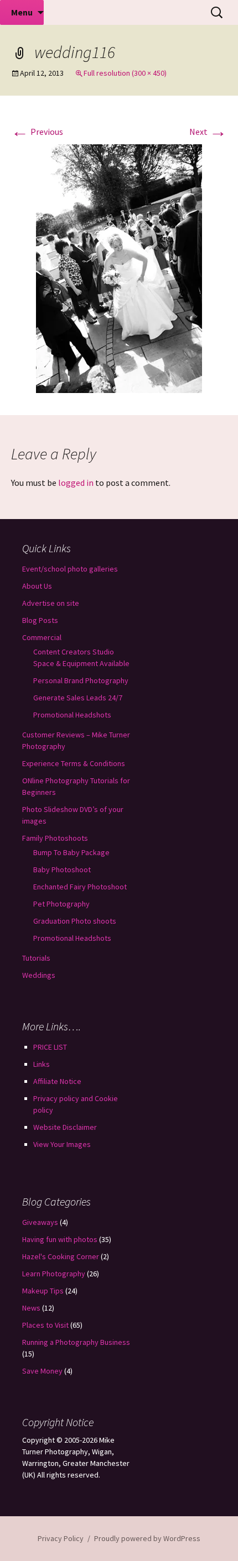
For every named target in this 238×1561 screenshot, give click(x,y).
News (31, 1308)
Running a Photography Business (76, 1342)
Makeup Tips (43, 1291)
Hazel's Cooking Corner (60, 1256)
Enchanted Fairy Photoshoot (80, 887)
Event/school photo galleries (70, 569)
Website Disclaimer (65, 1127)
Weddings (38, 975)
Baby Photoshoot (62, 869)
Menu (22, 12)
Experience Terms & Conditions (73, 763)
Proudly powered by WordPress (147, 1538)
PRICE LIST (50, 1047)
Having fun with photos (59, 1239)
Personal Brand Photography (80, 680)
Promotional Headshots (72, 715)
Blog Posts (40, 620)
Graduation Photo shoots (74, 921)
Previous (37, 131)
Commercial (41, 637)
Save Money (42, 1371)
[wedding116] (119, 267)
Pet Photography (61, 904)
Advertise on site (50, 603)
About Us (37, 586)
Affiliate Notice (57, 1081)
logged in (76, 482)
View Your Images (62, 1144)
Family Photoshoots (55, 838)
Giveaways (40, 1222)
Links (41, 1064)
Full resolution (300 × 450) (125, 73)
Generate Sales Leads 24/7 (77, 698)
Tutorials (36, 958)
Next (208, 131)
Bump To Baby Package (71, 852)
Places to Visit (45, 1325)
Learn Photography (53, 1274)
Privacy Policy (61, 1538)
